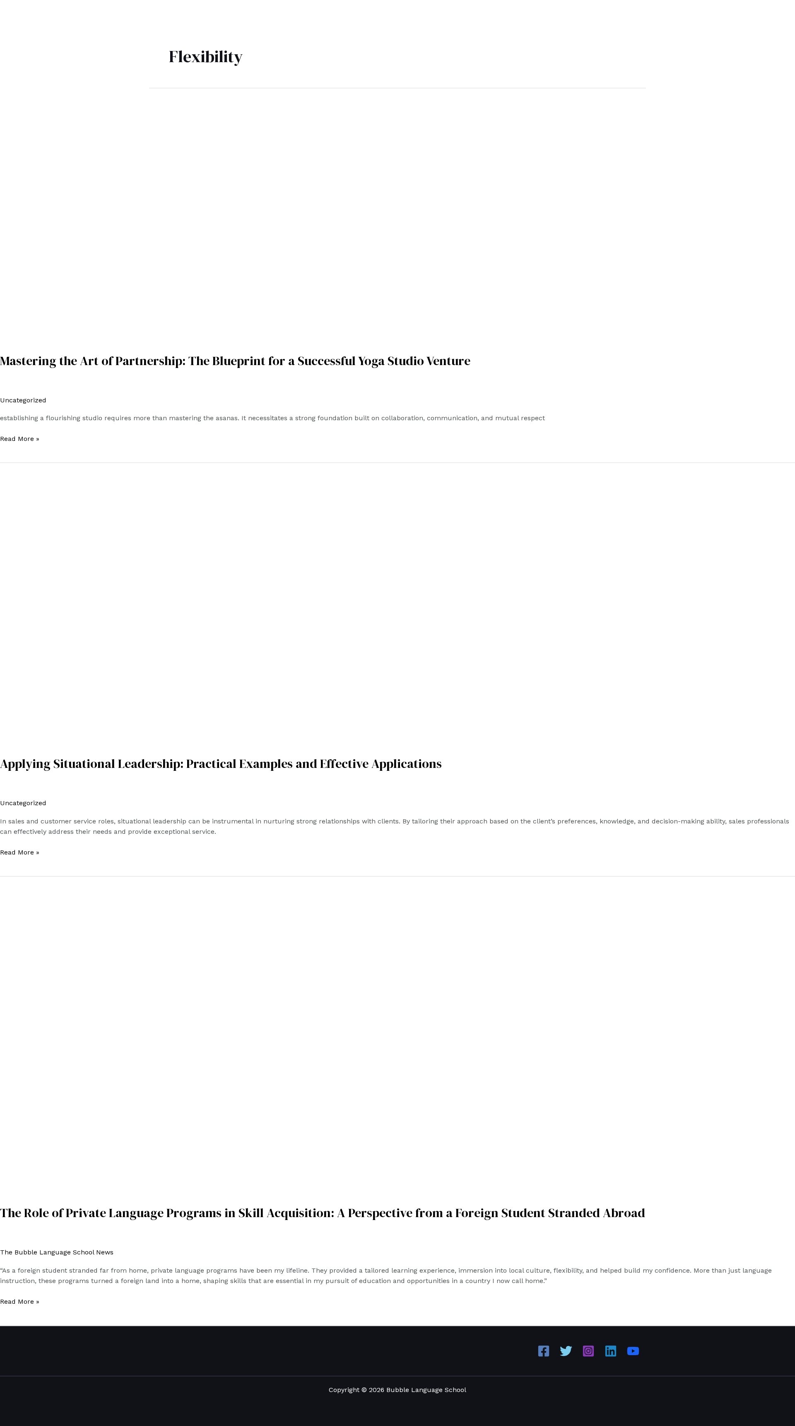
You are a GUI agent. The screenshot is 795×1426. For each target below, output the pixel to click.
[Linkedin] (611, 1351)
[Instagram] (588, 1351)
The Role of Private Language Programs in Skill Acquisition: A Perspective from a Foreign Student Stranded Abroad (322, 1212)
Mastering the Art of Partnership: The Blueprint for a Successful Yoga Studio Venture (235, 360)
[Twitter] (566, 1351)
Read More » (19, 438)
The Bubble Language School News (56, 1252)
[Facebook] (543, 1351)
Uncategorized (23, 400)
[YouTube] (633, 1351)
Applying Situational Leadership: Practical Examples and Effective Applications (221, 763)
